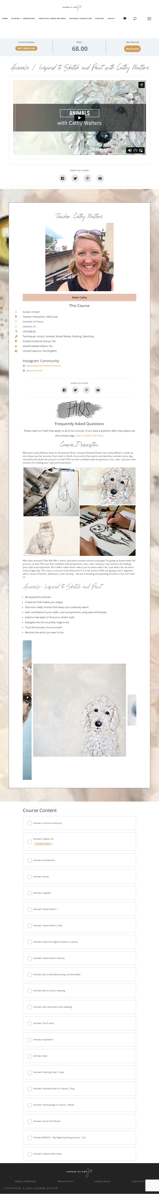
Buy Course (132, 48)
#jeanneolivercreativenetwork (43, 365)
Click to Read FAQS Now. (90, 435)
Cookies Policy (103, 1181)
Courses (15, 18)
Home (5, 18)
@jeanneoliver (34, 370)
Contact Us (138, 1181)
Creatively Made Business (52, 18)
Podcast (99, 18)
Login (110, 18)
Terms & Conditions (25, 1181)
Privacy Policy (65, 1181)
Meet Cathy (79, 297)
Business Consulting (80, 18)
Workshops (29, 18)
